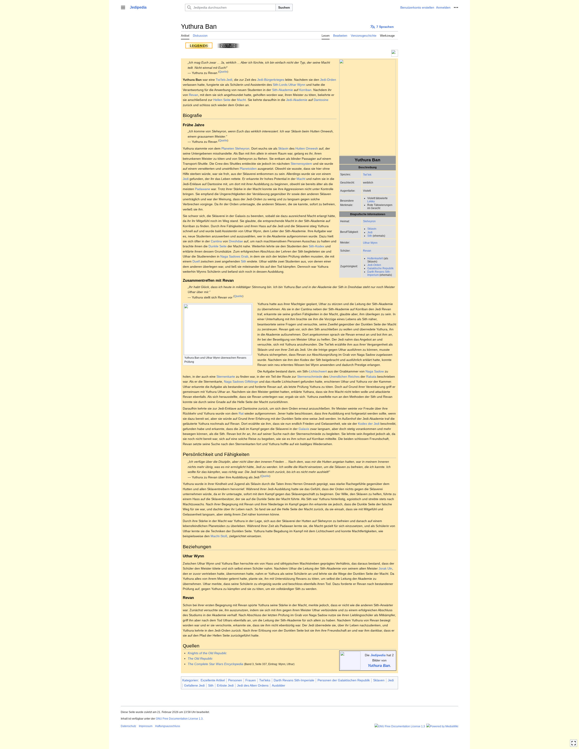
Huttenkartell (375, 258)
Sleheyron (369, 221)
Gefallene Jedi (194, 685)
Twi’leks (264, 680)
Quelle (223, 71)
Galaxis (304, 429)
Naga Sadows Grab (234, 256)
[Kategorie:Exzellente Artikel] (394, 53)
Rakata (371, 376)
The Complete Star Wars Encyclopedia (215, 664)
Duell (196, 261)
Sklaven (378, 680)
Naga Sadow (374, 371)
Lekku (371, 201)
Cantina (216, 241)
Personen (235, 680)
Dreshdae (236, 241)
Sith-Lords (280, 84)
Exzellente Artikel (213, 680)
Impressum (145, 726)
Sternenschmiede (309, 376)
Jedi (370, 232)
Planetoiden (248, 168)
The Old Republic (200, 658)
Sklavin (371, 228)
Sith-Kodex (316, 246)
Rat (241, 413)
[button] (123, 7)
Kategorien (190, 680)
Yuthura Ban (379, 665)
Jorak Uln (385, 568)
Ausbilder (278, 685)
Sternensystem (301, 163)
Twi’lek (367, 174)
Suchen (284, 7)
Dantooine (321, 100)
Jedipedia (378, 655)
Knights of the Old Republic (207, 653)
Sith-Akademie (282, 90)
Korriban (305, 90)
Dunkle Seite (218, 246)
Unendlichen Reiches (344, 376)
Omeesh (312, 148)
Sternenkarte (225, 376)
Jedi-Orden (374, 264)
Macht (241, 100)
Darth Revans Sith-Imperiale (294, 680)
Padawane (202, 189)
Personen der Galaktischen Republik (344, 680)
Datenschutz (128, 726)
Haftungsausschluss (167, 726)
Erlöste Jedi (225, 685)
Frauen (250, 680)
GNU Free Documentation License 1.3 (179, 718)
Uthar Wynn (370, 242)
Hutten (300, 148)
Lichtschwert (318, 371)
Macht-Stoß (219, 536)
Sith (369, 235)
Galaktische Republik (380, 268)
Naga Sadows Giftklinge (241, 381)
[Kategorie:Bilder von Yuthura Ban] (350, 660)
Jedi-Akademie (296, 100)
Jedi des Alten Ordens (252, 685)
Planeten (227, 148)
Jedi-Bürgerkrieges (270, 79)
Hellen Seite (221, 100)
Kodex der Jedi (369, 423)
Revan (367, 250)
